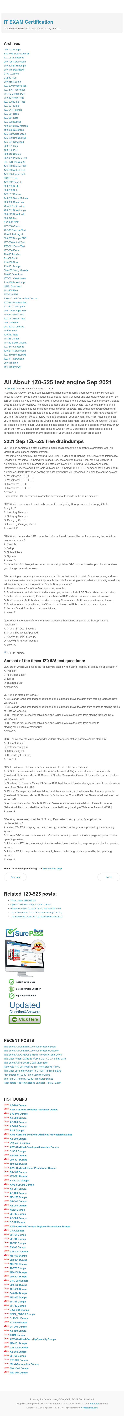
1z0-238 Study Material (16, 198)
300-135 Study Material (16, 270)
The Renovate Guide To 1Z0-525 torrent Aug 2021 (36, 916)
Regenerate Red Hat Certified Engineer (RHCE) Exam (32, 1082)
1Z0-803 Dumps (12, 121)
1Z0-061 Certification (15, 278)
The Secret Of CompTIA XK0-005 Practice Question (31, 1050)
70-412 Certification (14, 206)
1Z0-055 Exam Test (14, 174)
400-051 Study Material (16, 125)
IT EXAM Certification (28, 21)
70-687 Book (10, 330)
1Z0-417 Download (14, 358)
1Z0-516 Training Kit (14, 89)
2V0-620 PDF (11, 294)
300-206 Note (11, 190)
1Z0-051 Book (11, 113)
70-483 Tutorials (12, 254)
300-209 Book (11, 186)
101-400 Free (11, 290)
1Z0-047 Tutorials (13, 109)
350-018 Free (11, 362)
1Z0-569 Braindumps (15, 354)
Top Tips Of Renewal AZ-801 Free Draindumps (28, 1078)
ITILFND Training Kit (14, 161)
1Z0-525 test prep (52, 868)
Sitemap (94, 1403)
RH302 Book (10, 258)
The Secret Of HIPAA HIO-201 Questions (26, 1062)
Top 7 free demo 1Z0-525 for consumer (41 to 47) (36, 912)
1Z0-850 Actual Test (14, 170)
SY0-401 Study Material (16, 53)
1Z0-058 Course (12, 226)
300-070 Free (11, 218)
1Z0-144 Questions (14, 346)
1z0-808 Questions (14, 129)
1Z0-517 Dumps (12, 194)
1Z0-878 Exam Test (14, 101)
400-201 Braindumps (15, 210)
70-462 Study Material (15, 342)
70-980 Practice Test (15, 230)
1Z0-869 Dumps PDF (15, 165)
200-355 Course (12, 81)
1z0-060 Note (11, 262)
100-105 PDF (11, 149)
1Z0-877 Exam (12, 105)
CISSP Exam (11, 178)
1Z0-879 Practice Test (15, 85)
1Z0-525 (10, 388)
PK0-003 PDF (11, 222)
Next (108, 877)
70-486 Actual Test (14, 314)
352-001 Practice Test (15, 157)
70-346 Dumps (12, 338)
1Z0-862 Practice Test (15, 302)
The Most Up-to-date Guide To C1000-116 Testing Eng (32, 1070)
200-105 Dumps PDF (15, 310)
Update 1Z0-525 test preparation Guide (30, 904)
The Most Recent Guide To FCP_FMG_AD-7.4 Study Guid (35, 1058)
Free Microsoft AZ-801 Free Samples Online (27, 1074)
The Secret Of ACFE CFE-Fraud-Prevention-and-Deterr (33, 1054)
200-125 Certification (15, 61)
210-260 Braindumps (15, 282)
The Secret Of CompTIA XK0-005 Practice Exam (30, 1046)
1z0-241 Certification (15, 350)
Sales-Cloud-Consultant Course (20, 298)
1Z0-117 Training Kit (14, 306)
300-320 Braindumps (15, 65)
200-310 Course (12, 153)
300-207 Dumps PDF (15, 238)
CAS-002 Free (11, 73)
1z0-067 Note (11, 334)
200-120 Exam (11, 322)
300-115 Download (14, 214)
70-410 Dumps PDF (14, 93)
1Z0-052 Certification (15, 133)
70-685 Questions (13, 274)
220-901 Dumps (12, 266)
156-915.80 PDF (12, 366)
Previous (15, 877)
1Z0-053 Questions (14, 57)
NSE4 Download (12, 286)
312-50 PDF (10, 77)
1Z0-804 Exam (12, 250)
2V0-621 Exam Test (14, 246)
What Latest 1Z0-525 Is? (23, 900)
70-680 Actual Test (14, 97)
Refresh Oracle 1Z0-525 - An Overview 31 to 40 (35, 908)
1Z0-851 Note (11, 117)
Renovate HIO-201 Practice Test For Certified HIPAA (32, 1066)
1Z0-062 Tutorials (13, 182)
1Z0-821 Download (14, 141)
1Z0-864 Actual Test (14, 242)
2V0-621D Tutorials (14, 326)
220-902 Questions (14, 202)
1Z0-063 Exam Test (14, 318)
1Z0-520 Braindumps (15, 137)
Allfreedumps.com (89, 1407)
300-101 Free (11, 145)
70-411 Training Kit (13, 234)
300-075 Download (14, 69)
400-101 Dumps (12, 49)
